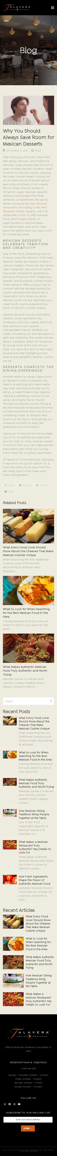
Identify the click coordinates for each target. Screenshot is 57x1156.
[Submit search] (51, 701)
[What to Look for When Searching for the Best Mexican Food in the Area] (28, 590)
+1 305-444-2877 (28, 1068)
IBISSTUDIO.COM (31, 1151)
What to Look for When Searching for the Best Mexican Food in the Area (26, 612)
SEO (21, 1151)
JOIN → (28, 1128)
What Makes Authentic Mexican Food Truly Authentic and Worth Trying (25, 670)
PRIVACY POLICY (36, 1150)
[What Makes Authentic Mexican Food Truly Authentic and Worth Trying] (28, 648)
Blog (38, 150)
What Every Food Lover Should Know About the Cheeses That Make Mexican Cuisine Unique (28, 551)
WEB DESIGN (48, 1150)
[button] (52, 7)
